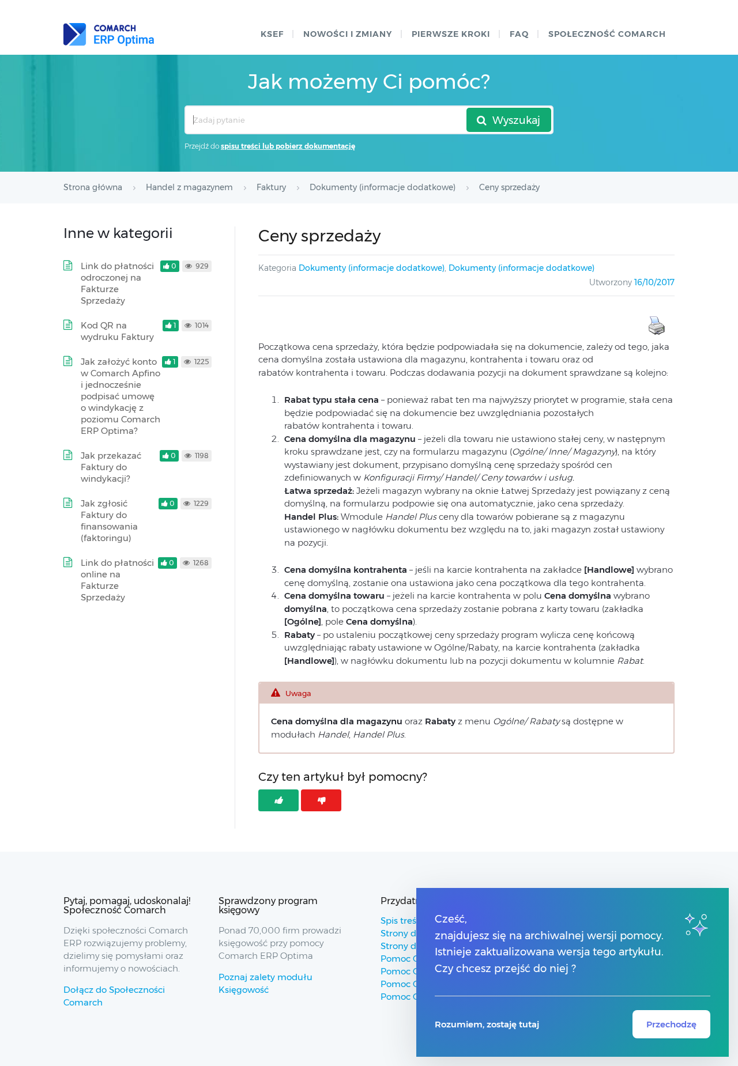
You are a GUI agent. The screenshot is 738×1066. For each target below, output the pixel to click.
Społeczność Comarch (607, 34)
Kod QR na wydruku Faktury (117, 331)
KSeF (272, 34)
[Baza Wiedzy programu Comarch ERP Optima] (108, 34)
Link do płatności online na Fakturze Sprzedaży (117, 580)
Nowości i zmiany (347, 34)
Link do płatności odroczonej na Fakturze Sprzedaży (117, 283)
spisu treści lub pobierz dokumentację (288, 146)
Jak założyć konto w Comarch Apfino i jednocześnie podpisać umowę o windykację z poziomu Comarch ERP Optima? (120, 396)
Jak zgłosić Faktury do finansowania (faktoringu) (109, 520)
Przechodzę (671, 1024)
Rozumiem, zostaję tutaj (487, 1024)
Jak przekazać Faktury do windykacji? (111, 467)
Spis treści (402, 920)
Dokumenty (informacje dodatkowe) (372, 268)
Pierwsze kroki (451, 34)
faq (519, 34)
